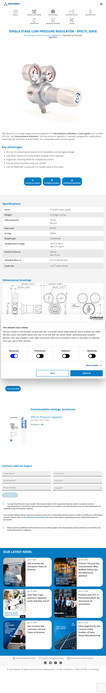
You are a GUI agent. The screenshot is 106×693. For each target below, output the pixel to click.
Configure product (51, 183)
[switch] (40, 356)
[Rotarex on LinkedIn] (45, 663)
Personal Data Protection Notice (81, 658)
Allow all (86, 373)
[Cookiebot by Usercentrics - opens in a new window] (91, 318)
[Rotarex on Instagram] (60, 663)
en (42, 424)
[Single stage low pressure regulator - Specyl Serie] (50, 126)
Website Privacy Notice (36, 517)
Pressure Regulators (52, 35)
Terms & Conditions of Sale (25, 658)
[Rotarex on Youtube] (50, 663)
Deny (52, 373)
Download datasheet (72, 183)
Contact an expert (32, 183)
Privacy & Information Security (52, 658)
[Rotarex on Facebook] (55, 663)
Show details (92, 365)
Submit (10, 495)
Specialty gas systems (33, 35)
